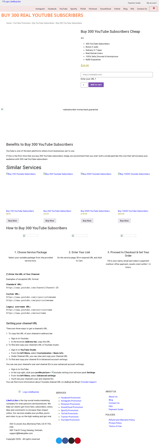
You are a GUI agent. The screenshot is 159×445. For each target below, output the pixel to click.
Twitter (117, 9)
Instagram (40, 9)
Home (8, 23)
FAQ (132, 9)
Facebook (52, 9)
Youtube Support (89, 382)
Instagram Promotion (71, 401)
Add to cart (96, 84)
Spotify (73, 9)
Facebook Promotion (70, 397)
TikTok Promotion (69, 413)
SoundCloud (105, 9)
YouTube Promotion (21, 23)
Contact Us (142, 9)
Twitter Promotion (70, 416)
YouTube (63, 9)
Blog (125, 9)
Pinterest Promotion (70, 404)
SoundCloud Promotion (72, 407)
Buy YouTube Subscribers (43, 23)
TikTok (83, 9)
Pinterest (93, 9)
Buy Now (12, 220)
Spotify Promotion (69, 410)
